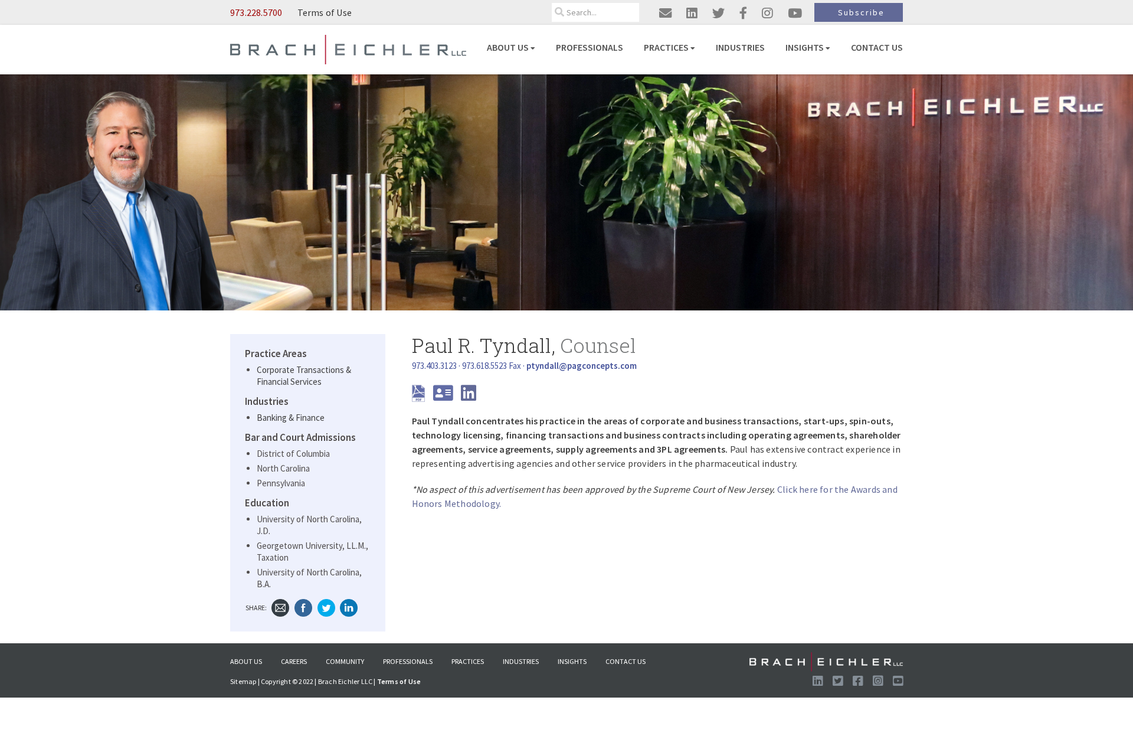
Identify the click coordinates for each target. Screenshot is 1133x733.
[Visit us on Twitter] (838, 681)
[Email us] (665, 13)
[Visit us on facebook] (743, 13)
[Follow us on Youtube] (898, 681)
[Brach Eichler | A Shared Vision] (348, 48)
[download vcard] (446, 396)
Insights (804, 47)
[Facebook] (303, 607)
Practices (666, 47)
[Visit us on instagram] (767, 13)
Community (345, 661)
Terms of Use (324, 12)
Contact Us (877, 47)
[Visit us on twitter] (718, 13)
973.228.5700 (256, 12)
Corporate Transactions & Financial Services (304, 375)
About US (508, 47)
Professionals (589, 47)
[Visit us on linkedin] (692, 13)
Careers (294, 661)
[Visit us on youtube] (795, 13)
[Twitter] (326, 607)
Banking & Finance (291, 417)
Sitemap (243, 681)
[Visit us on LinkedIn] (818, 681)
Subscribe (861, 12)
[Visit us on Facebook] (858, 681)
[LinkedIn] (349, 607)
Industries (740, 47)
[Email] (280, 607)
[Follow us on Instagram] (878, 681)
